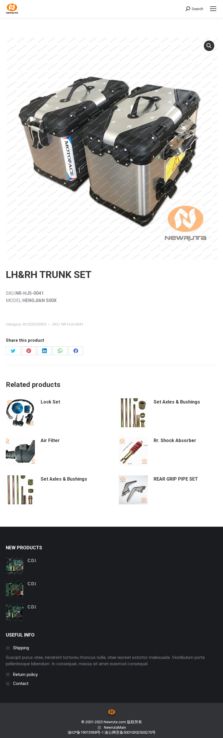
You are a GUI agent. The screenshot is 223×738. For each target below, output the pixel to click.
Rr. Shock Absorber (175, 440)
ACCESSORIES (35, 324)
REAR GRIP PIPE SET (176, 479)
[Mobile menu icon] (213, 9)
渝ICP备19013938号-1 (86, 732)
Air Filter (50, 440)
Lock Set (50, 402)
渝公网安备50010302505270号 (130, 732)
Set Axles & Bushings (177, 402)
